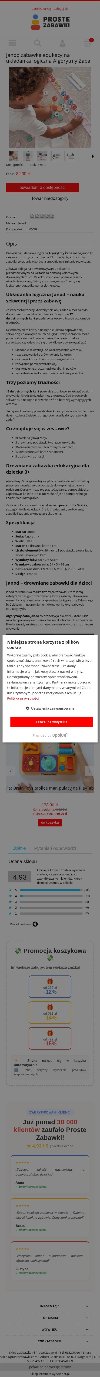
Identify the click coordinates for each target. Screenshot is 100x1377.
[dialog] (50, 688)
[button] (50, 708)
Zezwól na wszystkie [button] (52, 722)
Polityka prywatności (23, 698)
